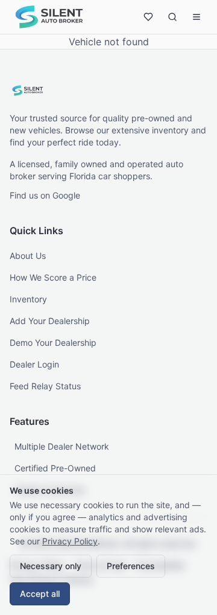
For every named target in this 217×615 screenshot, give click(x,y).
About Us (28, 255)
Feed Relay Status (45, 386)
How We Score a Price (53, 277)
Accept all (40, 593)
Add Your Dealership (50, 321)
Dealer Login (34, 364)
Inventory (28, 299)
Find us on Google (45, 195)
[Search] (172, 17)
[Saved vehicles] (148, 17)
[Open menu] (196, 17)
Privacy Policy (70, 541)
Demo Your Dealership (53, 342)
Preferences (131, 566)
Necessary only (50, 566)
